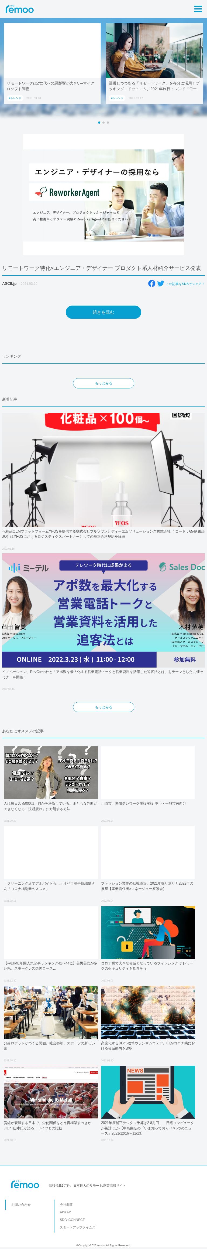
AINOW (65, 1212)
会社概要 (66, 1205)
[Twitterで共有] (160, 283)
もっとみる (103, 383)
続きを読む (103, 312)
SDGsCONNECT (72, 1220)
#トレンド (15, 98)
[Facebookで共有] (152, 283)
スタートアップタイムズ (77, 1227)
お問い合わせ (21, 1205)
